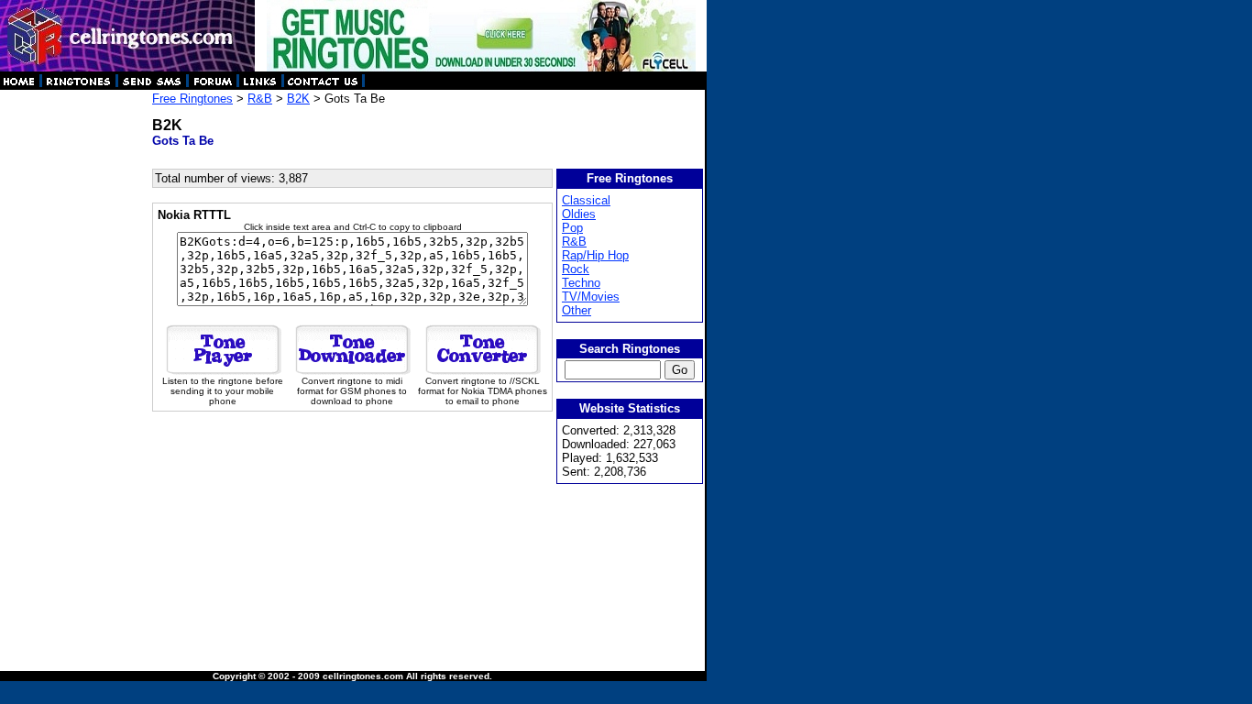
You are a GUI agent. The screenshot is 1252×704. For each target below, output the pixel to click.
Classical (586, 200)
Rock (575, 269)
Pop (572, 228)
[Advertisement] (75, 367)
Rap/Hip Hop (595, 255)
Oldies (579, 214)
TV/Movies (591, 296)
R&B (259, 98)
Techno (581, 283)
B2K (298, 98)
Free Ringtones (192, 98)
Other (576, 310)
